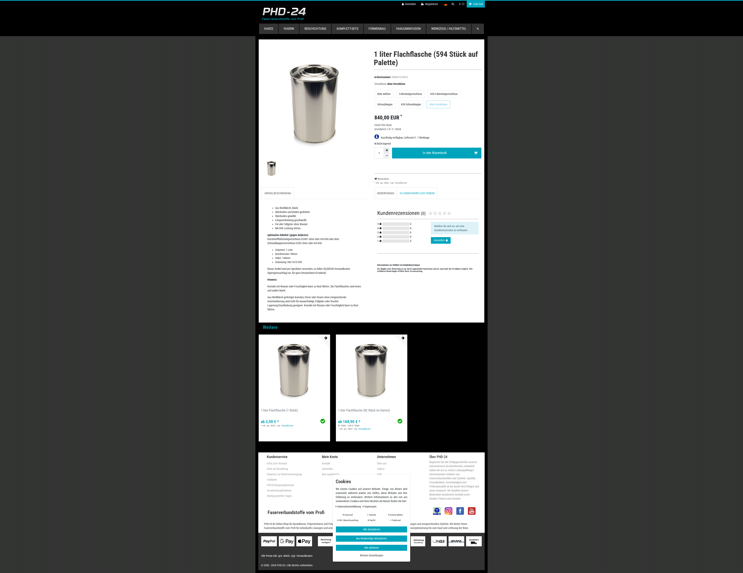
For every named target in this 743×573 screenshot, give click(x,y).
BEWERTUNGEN (385, 193)
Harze (268, 29)
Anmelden (327, 468)
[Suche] (453, 4)
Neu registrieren (330, 474)
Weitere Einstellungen (371, 555)
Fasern (289, 29)
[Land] (445, 4)
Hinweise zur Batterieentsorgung (284, 474)
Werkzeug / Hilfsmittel (448, 29)
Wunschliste (383, 179)
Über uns (382, 463)
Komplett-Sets (347, 29)
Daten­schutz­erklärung (349, 506)
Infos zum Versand (277, 463)
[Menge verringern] (386, 155)
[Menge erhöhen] (386, 150)
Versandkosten (400, 183)
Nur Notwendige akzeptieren (371, 538)
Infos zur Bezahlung (277, 468)
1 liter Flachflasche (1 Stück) (279, 410)
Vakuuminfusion (408, 29)
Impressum (370, 506)
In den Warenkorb (435, 153)
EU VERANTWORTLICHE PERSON (417, 193)
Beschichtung (315, 29)
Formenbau (377, 29)
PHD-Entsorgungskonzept (280, 485)
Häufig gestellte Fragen (279, 495)
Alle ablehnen (371, 547)
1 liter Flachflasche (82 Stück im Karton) (364, 410)
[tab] (278, 193)
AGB (379, 474)
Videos (380, 468)
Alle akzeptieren (371, 529)
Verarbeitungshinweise (279, 490)
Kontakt (326, 463)
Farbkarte (272, 479)
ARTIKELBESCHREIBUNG (278, 193)
